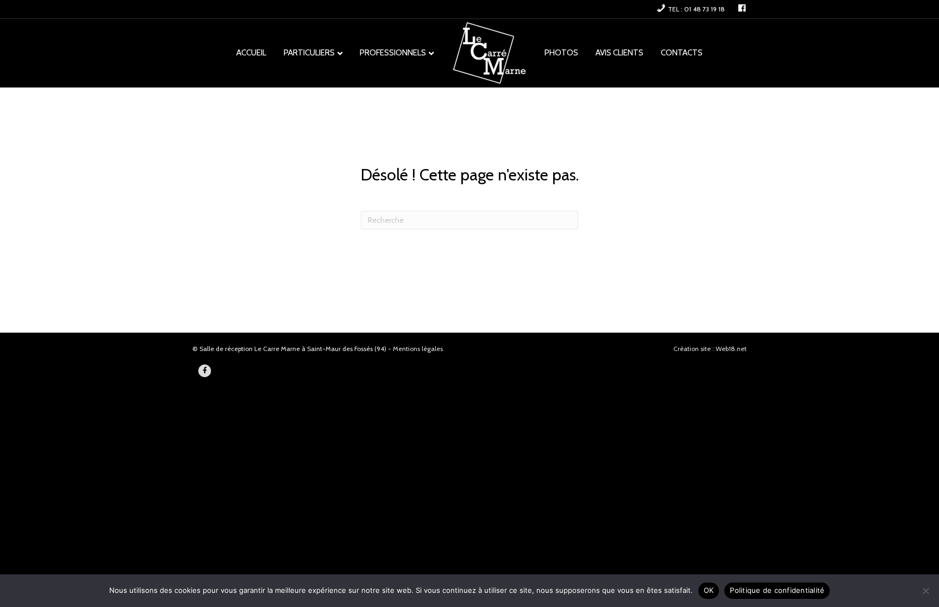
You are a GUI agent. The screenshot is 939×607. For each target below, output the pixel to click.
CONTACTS (682, 53)
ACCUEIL (251, 53)
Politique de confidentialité (777, 590)
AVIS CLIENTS (619, 53)
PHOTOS (561, 53)
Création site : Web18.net (710, 349)
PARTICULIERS (309, 53)
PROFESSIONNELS (393, 53)
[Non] (925, 590)
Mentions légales (418, 349)
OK (709, 590)
